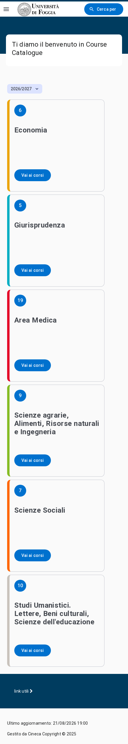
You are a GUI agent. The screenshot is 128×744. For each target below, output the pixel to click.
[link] (38, 9)
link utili (22, 691)
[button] (24, 89)
